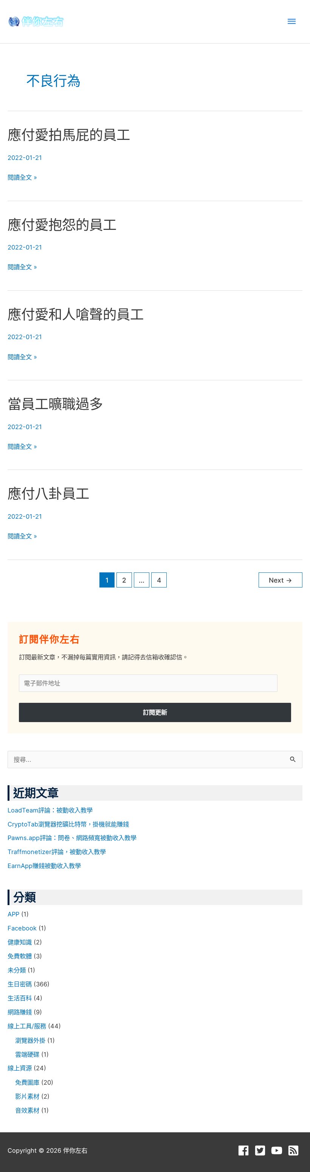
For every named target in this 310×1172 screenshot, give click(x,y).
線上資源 (20, 1068)
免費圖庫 (27, 1082)
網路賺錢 (20, 1012)
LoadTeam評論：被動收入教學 (50, 810)
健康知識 (20, 942)
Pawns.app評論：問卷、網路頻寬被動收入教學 (72, 838)
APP (13, 914)
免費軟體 (20, 956)
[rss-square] (295, 1150)
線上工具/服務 (27, 1026)
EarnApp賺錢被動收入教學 (44, 866)
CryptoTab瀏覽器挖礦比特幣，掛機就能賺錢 (68, 824)
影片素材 (27, 1096)
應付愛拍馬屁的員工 (69, 135)
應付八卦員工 (48, 493)
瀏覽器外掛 (30, 1040)
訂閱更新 (155, 712)
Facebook (22, 928)
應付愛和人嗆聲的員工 (76, 314)
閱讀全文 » (22, 177)
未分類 (17, 970)
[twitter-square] (261, 1150)
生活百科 (20, 998)
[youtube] (278, 1150)
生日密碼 (20, 984)
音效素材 (27, 1110)
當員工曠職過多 (55, 404)
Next (280, 580)
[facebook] (245, 1150)
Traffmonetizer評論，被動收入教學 (57, 852)
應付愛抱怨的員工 (62, 225)
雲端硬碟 (27, 1054)
